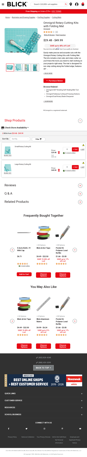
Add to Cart (24, 274)
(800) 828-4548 (44, 358)
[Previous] (12, 250)
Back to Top (42, 368)
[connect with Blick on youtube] (80, 430)
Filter (38, 139)
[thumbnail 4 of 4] (35, 67)
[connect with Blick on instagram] (44, 430)
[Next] (74, 250)
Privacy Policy (12, 437)
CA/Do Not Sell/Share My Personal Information (59, 440)
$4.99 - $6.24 (42, 327)
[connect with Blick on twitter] (26, 430)
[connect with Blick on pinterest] (62, 430)
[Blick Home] (17, 4)
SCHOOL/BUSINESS (13, 414)
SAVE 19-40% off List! (43, 260)
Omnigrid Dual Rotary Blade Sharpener (60, 96)
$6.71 (19, 256)
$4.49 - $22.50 (42, 256)
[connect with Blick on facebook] (8, 430)
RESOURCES (10, 407)
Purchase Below (56, 81)
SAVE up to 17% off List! (63, 260)
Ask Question (61, 35)
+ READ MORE (48, 73)
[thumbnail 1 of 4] (10, 67)
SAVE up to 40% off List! (60, 46)
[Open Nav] (3, 4)
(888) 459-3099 (44, 362)
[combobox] (20, 139)
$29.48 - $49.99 (53, 40)
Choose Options (43, 275)
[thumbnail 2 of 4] (18, 67)
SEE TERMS (56, 11)
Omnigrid (47, 29)
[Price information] (58, 152)
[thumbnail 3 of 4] (27, 67)
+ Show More (48, 101)
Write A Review (49, 35)
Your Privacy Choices (43, 437)
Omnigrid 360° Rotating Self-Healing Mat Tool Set (62, 90)
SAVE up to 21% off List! (43, 331)
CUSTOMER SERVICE (13, 400)
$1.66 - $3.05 (61, 256)
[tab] (43, 120)
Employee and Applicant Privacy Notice (74, 440)
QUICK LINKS (10, 393)
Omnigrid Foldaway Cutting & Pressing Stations (63, 94)
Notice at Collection (28, 437)
